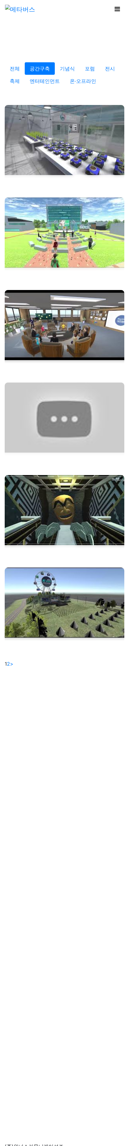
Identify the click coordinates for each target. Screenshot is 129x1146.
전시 (110, 68)
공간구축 (40, 68)
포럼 (90, 68)
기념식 (67, 68)
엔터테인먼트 (45, 81)
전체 (15, 68)
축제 (15, 81)
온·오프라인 (83, 81)
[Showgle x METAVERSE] (20, 9)
